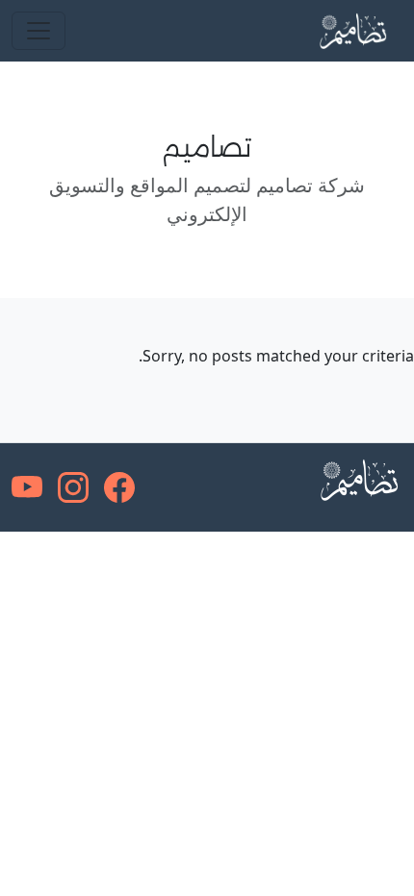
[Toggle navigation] (38, 31)
